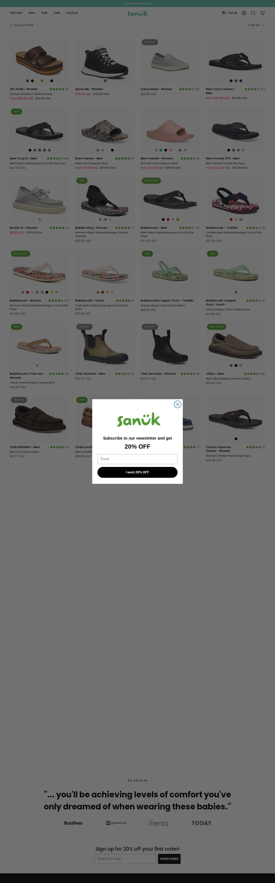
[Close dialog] (177, 404)
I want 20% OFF (137, 472)
